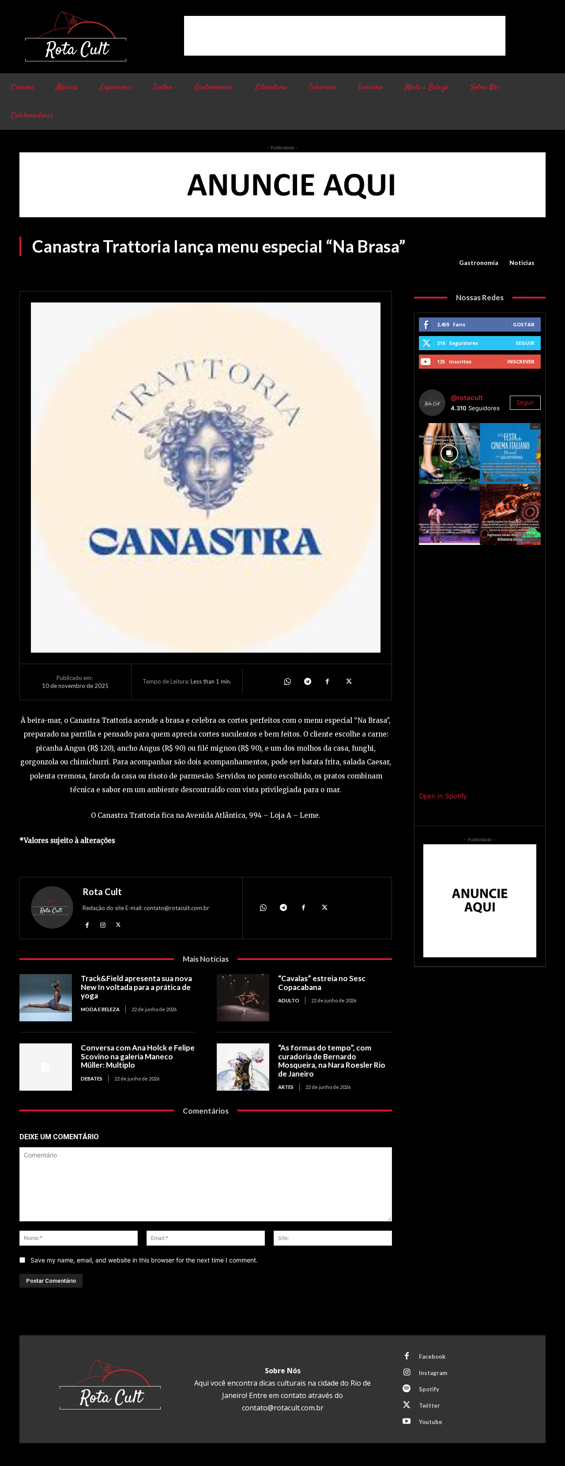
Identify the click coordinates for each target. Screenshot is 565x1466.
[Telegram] (307, 682)
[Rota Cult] (52, 909)
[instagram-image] (449, 453)
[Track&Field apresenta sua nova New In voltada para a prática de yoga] (45, 997)
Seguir (525, 343)
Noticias (522, 262)
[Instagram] (102, 924)
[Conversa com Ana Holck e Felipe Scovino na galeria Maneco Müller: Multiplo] (45, 1067)
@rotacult (467, 397)
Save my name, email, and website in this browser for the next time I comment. (144, 1260)
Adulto (288, 1000)
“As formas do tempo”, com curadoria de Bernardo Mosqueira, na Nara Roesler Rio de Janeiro (331, 1060)
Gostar (524, 324)
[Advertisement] (344, 36)
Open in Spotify (443, 796)
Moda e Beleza (100, 1009)
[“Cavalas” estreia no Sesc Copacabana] (243, 997)
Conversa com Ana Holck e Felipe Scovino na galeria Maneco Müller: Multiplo (138, 1056)
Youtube (430, 1421)
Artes (286, 1087)
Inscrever (521, 361)
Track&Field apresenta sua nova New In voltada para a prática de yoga (136, 987)
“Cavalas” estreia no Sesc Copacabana (321, 983)
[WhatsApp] (287, 682)
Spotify (429, 1389)
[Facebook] (327, 682)
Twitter (429, 1405)
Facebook (432, 1356)
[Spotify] (406, 1389)
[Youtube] (406, 1422)
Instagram (433, 1372)
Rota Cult (102, 891)
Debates (91, 1078)
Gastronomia (478, 262)
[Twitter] (348, 682)
